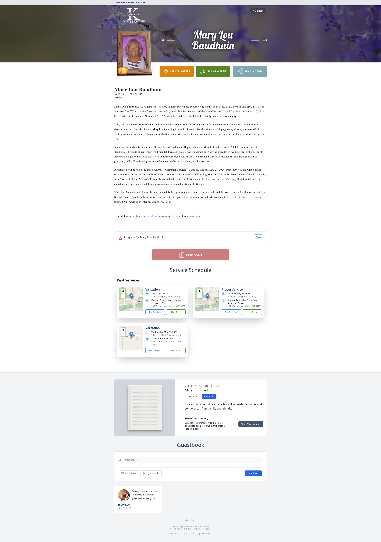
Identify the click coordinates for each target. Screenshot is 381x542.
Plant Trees (176, 312)
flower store (195, 216)
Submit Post (253, 473)
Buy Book (208, 396)
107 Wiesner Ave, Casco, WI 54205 (168, 306)
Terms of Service (199, 529)
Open (258, 237)
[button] (131, 296)
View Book (192, 396)
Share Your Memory (251, 424)
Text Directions (155, 312)
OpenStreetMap (193, 533)
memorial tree (150, 216)
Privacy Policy (182, 529)
